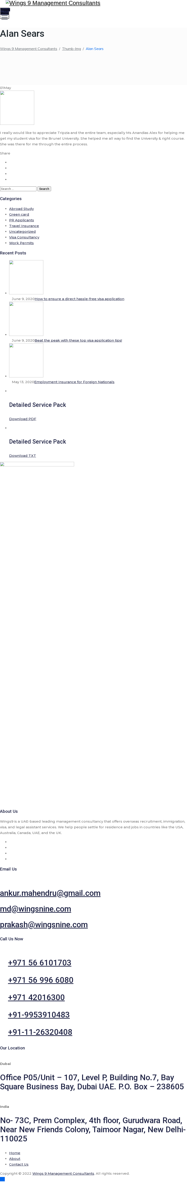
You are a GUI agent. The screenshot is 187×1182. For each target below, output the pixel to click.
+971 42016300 (36, 997)
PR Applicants (21, 220)
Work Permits (21, 243)
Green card (19, 214)
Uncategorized (22, 231)
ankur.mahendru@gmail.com (50, 893)
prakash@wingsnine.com (44, 924)
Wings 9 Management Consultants (63, 1173)
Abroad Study (21, 209)
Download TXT (22, 455)
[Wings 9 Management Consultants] (93, 3)
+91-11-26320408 (40, 1032)
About (14, 1158)
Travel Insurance (24, 226)
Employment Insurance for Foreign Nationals (74, 382)
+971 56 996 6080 (40, 980)
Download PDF (22, 419)
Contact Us (19, 1164)
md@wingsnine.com (35, 909)
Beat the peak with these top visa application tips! (78, 340)
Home (14, 1153)
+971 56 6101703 (39, 963)
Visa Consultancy (24, 237)
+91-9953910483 (39, 1015)
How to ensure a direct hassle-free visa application (79, 299)
